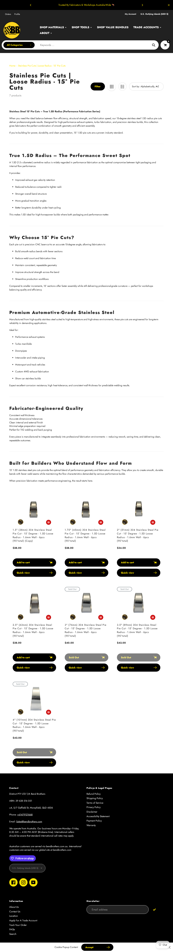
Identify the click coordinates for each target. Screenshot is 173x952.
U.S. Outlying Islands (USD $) (154, 14)
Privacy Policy (93, 807)
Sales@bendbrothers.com (29, 821)
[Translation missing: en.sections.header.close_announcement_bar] (168, 5)
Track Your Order (18, 925)
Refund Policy (93, 794)
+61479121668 (25, 814)
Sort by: (136, 86)
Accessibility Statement (97, 816)
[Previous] (30, 5)
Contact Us (14, 911)
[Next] (142, 5)
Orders (8, 14)
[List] (122, 86)
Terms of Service (94, 802)
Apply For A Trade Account (23, 920)
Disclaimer (91, 811)
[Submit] (154, 909)
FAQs (12, 929)
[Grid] (111, 86)
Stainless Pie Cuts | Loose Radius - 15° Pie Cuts (42, 65)
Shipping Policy (94, 798)
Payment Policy (94, 820)
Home (12, 65)
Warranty (91, 825)
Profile (17, 14)
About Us (14, 907)
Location (13, 916)
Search (12, 934)
